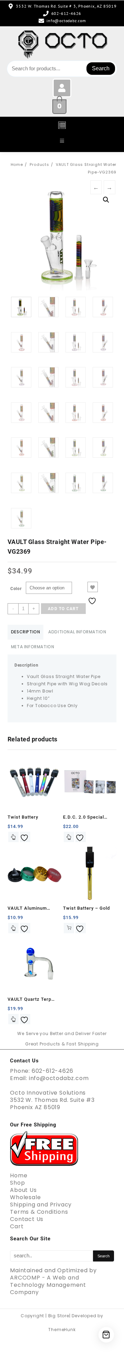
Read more (13, 1019)
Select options (13, 837)
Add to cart (63, 608)
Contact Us (26, 1219)
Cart (16, 1226)
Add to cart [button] (69, 928)
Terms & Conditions (39, 1212)
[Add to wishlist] (92, 587)
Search (101, 68)
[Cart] (106, 1335)
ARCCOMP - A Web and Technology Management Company (48, 1285)
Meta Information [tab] (32, 647)
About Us (23, 1190)
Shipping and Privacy (41, 1205)
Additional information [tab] (77, 632)
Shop (17, 1183)
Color (16, 588)
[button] (62, 126)
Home (18, 1175)
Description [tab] (25, 632)
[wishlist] (25, 837)
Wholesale (25, 1197)
